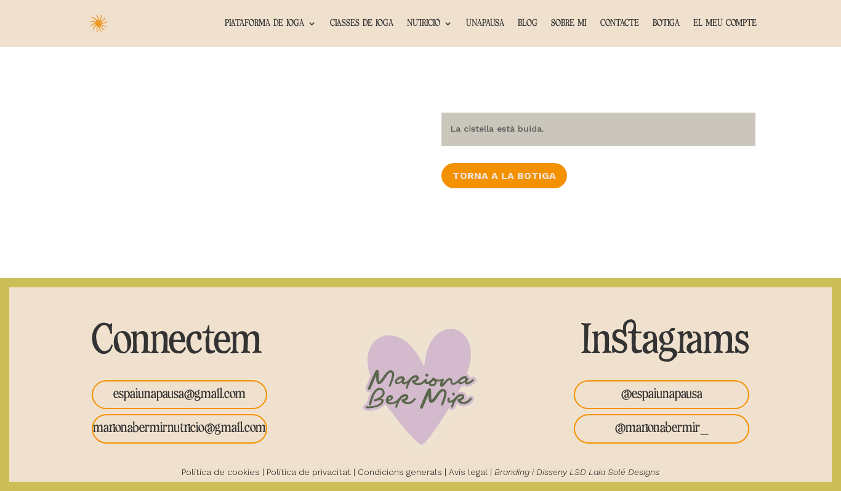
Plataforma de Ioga (264, 23)
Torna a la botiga (504, 176)
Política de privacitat (309, 472)
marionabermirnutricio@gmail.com (179, 428)
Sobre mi (569, 23)
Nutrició (423, 23)
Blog (527, 23)
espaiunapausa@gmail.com (179, 394)
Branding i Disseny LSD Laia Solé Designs (576, 472)
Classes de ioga (361, 23)
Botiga (666, 23)
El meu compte (725, 23)
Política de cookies (221, 472)
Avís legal (468, 472)
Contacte (619, 23)
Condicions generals (400, 472)
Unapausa (485, 23)
